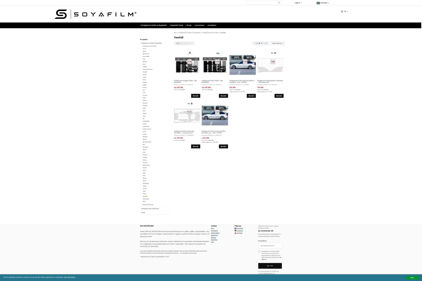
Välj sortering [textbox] (276, 43)
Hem (175, 32)
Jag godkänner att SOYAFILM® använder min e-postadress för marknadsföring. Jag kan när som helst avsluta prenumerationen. (271, 255)
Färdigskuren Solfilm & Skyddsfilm (151, 43)
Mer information (69, 277)
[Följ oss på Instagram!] (235, 230)
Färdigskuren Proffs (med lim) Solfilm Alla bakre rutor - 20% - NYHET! (214, 132)
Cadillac (145, 66)
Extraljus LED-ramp (148, 204)
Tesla (144, 191)
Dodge (144, 85)
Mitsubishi (145, 147)
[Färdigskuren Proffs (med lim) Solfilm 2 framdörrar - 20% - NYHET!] (245, 62)
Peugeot (145, 154)
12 (257, 43)
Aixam (144, 51)
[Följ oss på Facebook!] (235, 228)
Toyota (144, 193)
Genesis (145, 95)
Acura (144, 48)
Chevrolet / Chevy (147, 69)
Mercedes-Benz (147, 142)
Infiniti (144, 108)
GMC (144, 97)
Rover (144, 170)
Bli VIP (270, 266)
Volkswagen (146, 199)
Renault (145, 167)
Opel (144, 152)
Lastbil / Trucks (147, 129)
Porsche (145, 162)
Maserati (145, 136)
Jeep (144, 116)
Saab (144, 173)
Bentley (145, 61)
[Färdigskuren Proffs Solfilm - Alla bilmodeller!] (217, 62)
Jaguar (144, 113)
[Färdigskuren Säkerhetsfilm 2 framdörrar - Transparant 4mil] (272, 62)
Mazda (144, 139)
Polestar (145, 157)
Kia (143, 118)
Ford (144, 92)
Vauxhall (145, 196)
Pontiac (145, 160)
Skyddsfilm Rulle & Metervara (150, 208)
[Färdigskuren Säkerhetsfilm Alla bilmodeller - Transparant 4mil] (189, 112)
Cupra (144, 77)
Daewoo (145, 82)
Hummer (145, 103)
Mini (144, 144)
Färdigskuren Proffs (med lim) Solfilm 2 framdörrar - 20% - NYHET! (242, 81)
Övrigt (143, 212)
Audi (144, 59)
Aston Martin (146, 56)
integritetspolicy (268, 273)
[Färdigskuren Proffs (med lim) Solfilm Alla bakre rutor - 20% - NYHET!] (217, 112)
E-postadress (262, 241)
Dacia (144, 79)
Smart (144, 180)
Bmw (144, 64)
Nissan (144, 149)
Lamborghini (146, 121)
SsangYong (146, 183)
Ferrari (144, 87)
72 (266, 43)
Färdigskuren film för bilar (149, 46)
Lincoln (144, 134)
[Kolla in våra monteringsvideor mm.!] (235, 233)
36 (262, 43)
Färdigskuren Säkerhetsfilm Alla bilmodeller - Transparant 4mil (184, 132)
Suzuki (144, 188)
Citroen (145, 74)
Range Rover (146, 165)
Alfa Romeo (146, 53)
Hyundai (145, 105)
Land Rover (146, 126)
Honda (144, 100)
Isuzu (144, 110)
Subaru (145, 186)
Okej (412, 277)
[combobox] (278, 43)
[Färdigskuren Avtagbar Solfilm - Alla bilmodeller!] (189, 62)
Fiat (144, 90)
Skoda (144, 178)
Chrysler (145, 72)
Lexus (144, 131)
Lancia (144, 123)
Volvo (144, 201)
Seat (144, 175)
